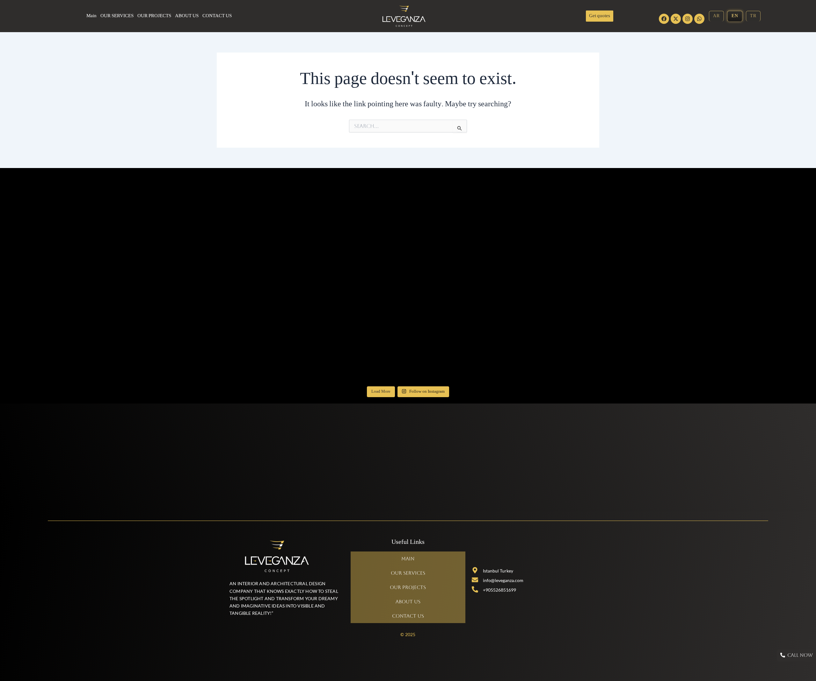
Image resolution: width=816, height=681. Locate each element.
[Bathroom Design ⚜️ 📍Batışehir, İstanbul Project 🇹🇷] (285, 208)
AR (716, 16)
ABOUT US (187, 16)
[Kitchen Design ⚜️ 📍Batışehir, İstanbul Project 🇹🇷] (285, 278)
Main (91, 16)
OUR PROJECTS (154, 16)
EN (735, 16)
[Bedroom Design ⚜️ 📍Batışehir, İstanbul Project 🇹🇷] (285, 347)
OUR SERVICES (117, 16)
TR (753, 16)
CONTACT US (217, 16)
